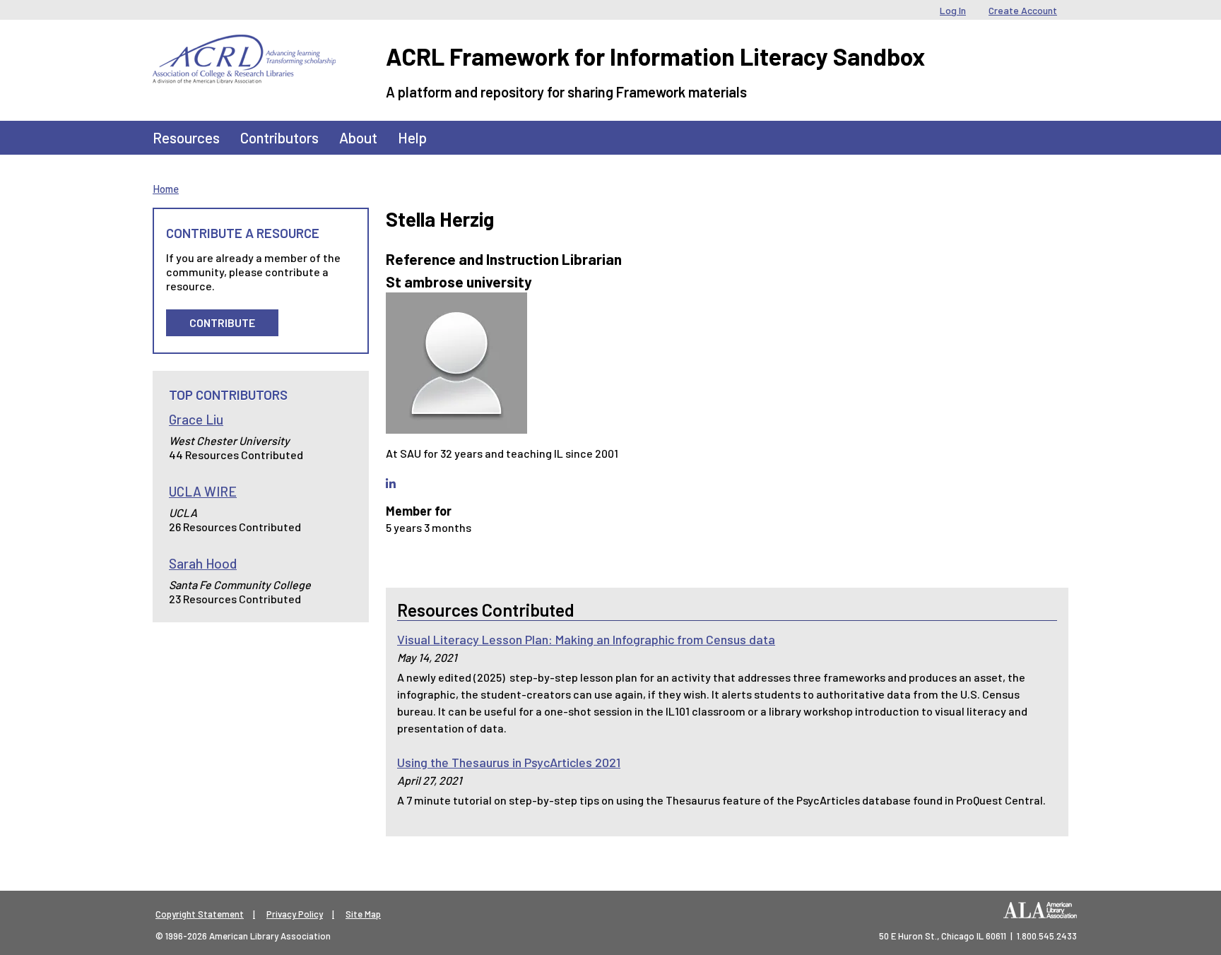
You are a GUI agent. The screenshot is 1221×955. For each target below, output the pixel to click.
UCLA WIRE (203, 491)
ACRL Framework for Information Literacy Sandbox (655, 56)
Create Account (1023, 10)
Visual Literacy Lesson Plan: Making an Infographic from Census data (586, 639)
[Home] (244, 45)
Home (166, 188)
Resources (186, 137)
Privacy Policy (294, 914)
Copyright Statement (199, 914)
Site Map (363, 914)
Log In (953, 10)
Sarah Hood (203, 563)
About (358, 137)
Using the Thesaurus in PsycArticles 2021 (508, 762)
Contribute (222, 322)
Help (412, 137)
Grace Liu (196, 419)
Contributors (279, 137)
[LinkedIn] (391, 483)
